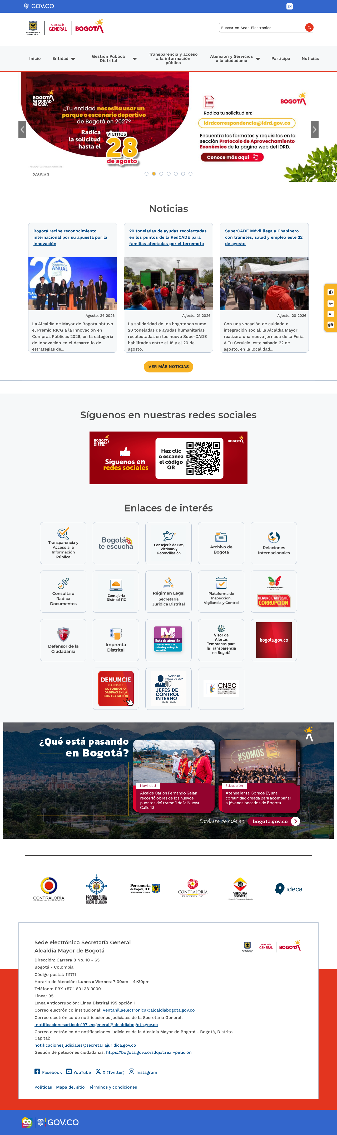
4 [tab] (169, 174)
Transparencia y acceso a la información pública (173, 58)
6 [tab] (183, 174)
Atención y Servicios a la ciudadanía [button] (231, 58)
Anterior (22, 129)
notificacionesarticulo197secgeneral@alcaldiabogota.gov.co (96, 1024)
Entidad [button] (60, 58)
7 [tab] (190, 174)
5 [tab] (176, 174)
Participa (280, 58)
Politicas (43, 1087)
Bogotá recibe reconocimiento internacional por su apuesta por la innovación (70, 237)
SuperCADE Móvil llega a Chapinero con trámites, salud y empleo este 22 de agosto (264, 237)
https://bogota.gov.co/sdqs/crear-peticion (149, 1052)
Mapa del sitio (70, 1087)
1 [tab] (146, 174)
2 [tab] (154, 174)
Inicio (35, 58)
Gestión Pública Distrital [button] (108, 58)
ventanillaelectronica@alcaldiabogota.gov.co (149, 1010)
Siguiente (315, 129)
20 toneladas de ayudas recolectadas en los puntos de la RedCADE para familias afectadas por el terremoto (168, 237)
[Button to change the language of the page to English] (289, 6)
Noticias (310, 58)
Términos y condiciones (113, 1087)
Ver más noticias (168, 366)
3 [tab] (161, 174)
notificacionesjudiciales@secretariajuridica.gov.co (85, 1045)
